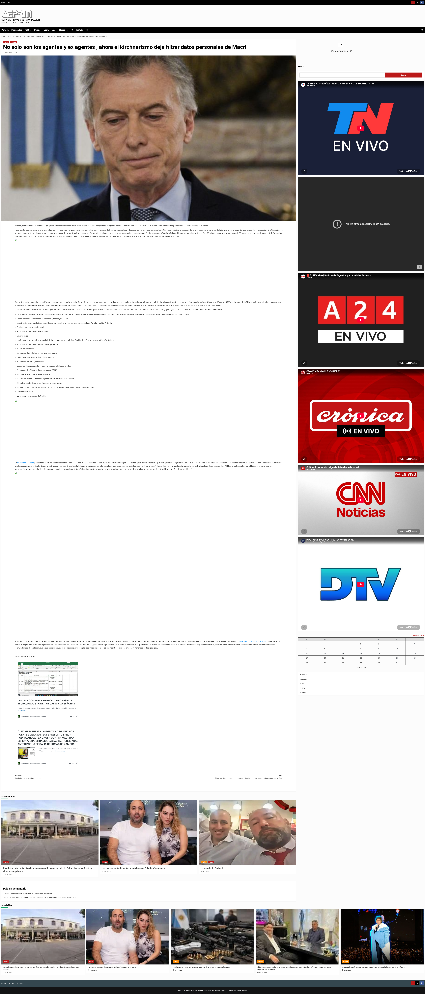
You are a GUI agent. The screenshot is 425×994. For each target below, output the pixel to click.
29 (361, 663)
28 (343, 663)
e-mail (3, 983)
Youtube (79, 30)
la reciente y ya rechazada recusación (252, 641)
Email (54, 30)
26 (307, 663)
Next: (249, 776)
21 (343, 658)
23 (379, 658)
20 (325, 658)
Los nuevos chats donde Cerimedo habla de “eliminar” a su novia (133, 868)
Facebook (19, 983)
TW (71, 30)
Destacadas (16, 30)
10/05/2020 (8, 52)
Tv (87, 30)
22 (361, 658)
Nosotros (63, 30)
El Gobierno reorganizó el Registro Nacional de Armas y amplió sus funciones (201, 967)
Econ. (46, 30)
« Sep (358, 667)
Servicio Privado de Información (20, 19)
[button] (422, 30)
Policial (37, 30)
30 (379, 663)
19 (307, 658)
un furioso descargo (25, 462)
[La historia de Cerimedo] (247, 832)
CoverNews (232, 990)
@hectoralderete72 (340, 50)
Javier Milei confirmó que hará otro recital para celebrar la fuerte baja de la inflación (373, 967)
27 (325, 663)
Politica (28, 30)
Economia (303, 679)
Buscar (301, 66)
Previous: (28, 776)
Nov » (363, 667)
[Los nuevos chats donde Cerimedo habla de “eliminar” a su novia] (148, 832)
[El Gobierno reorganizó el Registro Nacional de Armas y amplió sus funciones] (212, 936)
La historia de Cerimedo (212, 868)
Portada (5, 30)
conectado (27, 893)
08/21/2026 (8, 874)
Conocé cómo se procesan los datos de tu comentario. (56, 897)
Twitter (11, 983)
